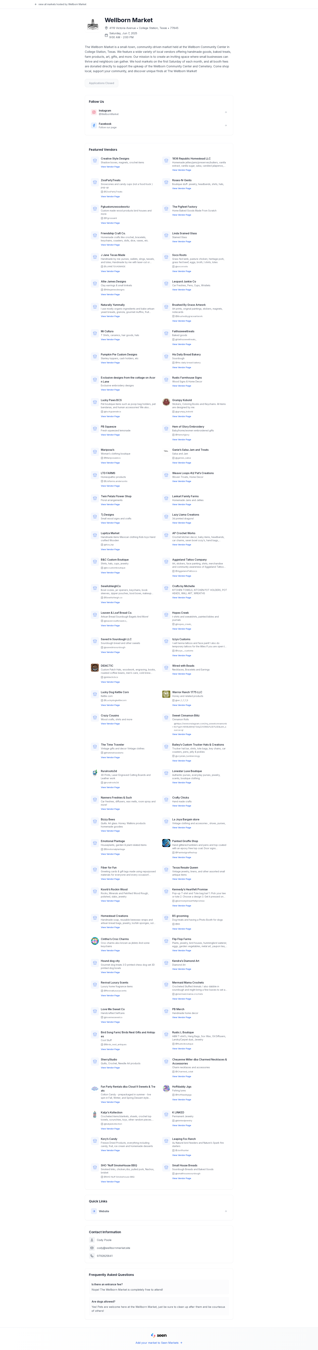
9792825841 (105, 1256)
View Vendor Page (110, 166)
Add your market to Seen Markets (157, 1342)
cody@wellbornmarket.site (113, 1248)
